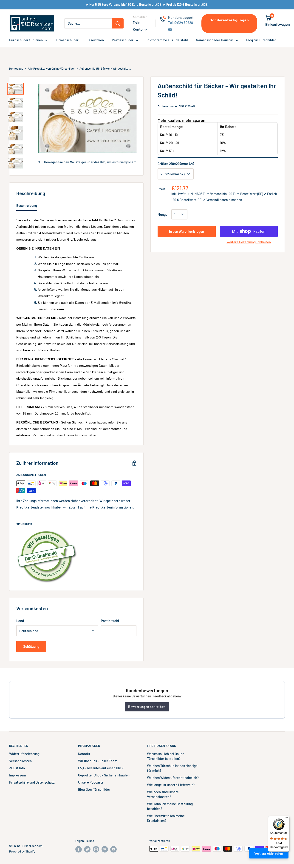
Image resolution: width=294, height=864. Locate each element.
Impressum (17, 775)
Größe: (176, 164)
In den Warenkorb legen (186, 231)
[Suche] (118, 23)
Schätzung (31, 646)
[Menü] (286, 818)
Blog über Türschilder (94, 789)
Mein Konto (138, 25)
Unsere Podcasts (91, 782)
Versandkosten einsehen (224, 200)
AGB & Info (17, 768)
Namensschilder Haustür (214, 40)
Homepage (16, 68)
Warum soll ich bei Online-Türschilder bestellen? (166, 756)
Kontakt (84, 754)
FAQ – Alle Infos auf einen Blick (101, 768)
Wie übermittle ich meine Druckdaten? (166, 818)
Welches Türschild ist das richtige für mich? (172, 768)
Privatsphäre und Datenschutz (32, 782)
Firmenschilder (67, 40)
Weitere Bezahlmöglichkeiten (248, 242)
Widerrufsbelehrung (24, 754)
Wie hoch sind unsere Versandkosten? (163, 794)
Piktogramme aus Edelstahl (167, 40)
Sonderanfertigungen (229, 20)
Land (20, 621)
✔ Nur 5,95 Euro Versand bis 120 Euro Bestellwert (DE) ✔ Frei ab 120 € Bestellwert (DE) (147, 4)
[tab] (26, 206)
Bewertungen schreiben (147, 707)
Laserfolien (95, 40)
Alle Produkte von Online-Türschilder (51, 68)
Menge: (163, 214)
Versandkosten (20, 761)
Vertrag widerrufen (268, 853)
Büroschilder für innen (26, 40)
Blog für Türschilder (261, 40)
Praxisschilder (122, 40)
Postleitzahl (110, 621)
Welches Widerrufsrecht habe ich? (173, 778)
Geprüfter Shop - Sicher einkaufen (104, 775)
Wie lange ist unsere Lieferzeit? (171, 785)
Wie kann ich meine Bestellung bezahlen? (170, 806)
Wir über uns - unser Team (97, 761)
